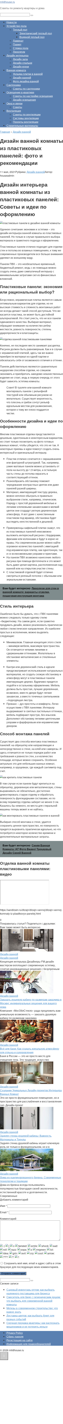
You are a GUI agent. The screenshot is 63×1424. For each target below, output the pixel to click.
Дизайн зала (20, 59)
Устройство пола (16, 26)
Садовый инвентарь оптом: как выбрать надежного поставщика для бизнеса (30, 1291)
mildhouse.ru (7, 2)
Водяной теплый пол (31, 37)
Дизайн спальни (22, 63)
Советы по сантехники (26, 88)
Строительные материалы (22, 125)
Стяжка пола (20, 48)
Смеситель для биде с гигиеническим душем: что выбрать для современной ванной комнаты (33, 1300)
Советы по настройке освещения (33, 96)
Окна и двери (14, 103)
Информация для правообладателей (28, 1344)
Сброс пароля (14, 1336)
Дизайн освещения (24, 100)
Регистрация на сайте (19, 1340)
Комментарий (8, 1218)
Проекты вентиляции (25, 122)
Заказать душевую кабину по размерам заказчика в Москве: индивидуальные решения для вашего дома (31, 1003)
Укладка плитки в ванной (28, 74)
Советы (17, 107)
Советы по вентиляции (27, 114)
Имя (3, 1206)
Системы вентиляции (26, 118)
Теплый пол (20, 29)
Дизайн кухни (21, 66)
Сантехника (13, 85)
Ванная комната (16, 70)
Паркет (17, 44)
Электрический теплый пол (35, 33)
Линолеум (19, 52)
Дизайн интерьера (17, 55)
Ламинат (18, 41)
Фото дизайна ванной (26, 81)
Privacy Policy (14, 1333)
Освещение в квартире (20, 92)
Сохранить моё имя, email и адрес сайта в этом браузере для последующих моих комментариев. (30, 1265)
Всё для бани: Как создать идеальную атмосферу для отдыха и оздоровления (29, 1050)
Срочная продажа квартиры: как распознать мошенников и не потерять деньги (32, 1324)
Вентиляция (13, 111)
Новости (11, 22)
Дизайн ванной (22, 77)
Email (4, 1212)
